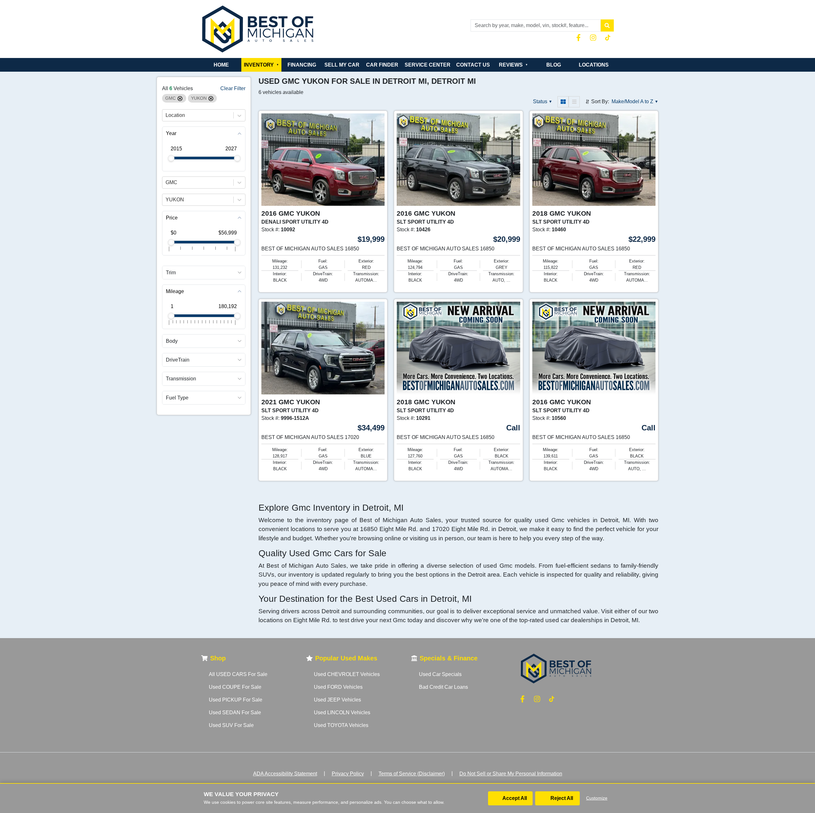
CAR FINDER (382, 65)
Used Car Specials (440, 674)
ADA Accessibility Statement (285, 773)
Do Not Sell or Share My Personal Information (510, 773)
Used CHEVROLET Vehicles (347, 674)
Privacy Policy (348, 773)
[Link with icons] (580, 37)
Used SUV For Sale (231, 725)
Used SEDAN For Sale (235, 712)
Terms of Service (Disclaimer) (412, 773)
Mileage (175, 291)
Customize (596, 798)
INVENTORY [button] (261, 65)
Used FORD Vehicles (338, 687)
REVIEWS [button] (513, 65)
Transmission (181, 379)
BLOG (553, 65)
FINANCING (301, 65)
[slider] (171, 158)
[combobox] (166, 115)
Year (171, 133)
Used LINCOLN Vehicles (342, 712)
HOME (221, 65)
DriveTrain (177, 360)
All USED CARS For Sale (238, 674)
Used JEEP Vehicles (337, 699)
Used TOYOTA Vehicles (341, 725)
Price (172, 217)
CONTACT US (473, 65)
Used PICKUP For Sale (235, 699)
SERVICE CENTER (427, 65)
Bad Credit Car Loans (443, 687)
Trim (171, 272)
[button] (607, 25)
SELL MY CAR (341, 65)
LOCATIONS (594, 65)
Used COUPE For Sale (235, 687)
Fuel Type (177, 397)
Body (172, 341)
